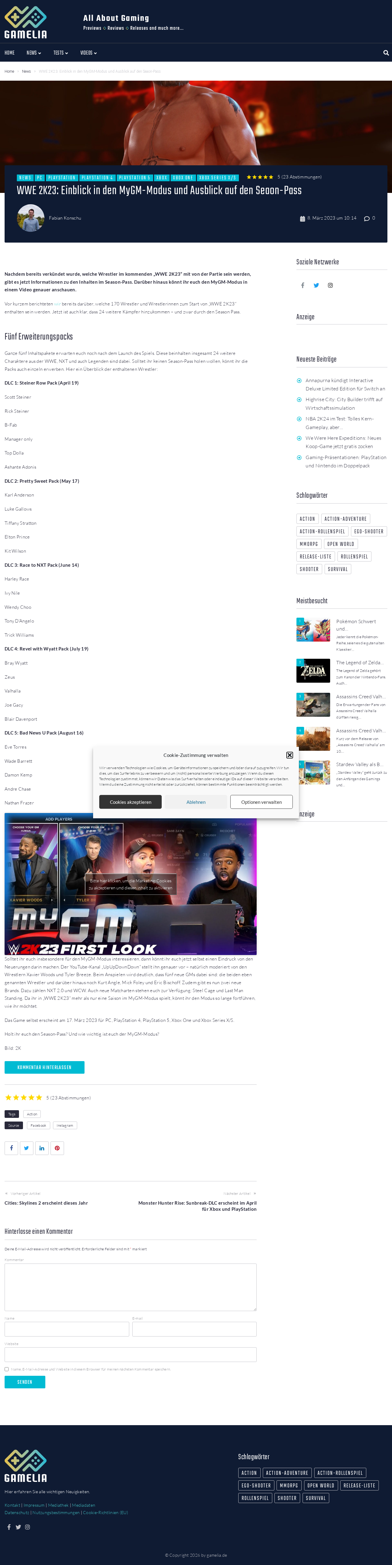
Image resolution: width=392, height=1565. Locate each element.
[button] (290, 755)
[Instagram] (330, 285)
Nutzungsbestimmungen (56, 1512)
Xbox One (183, 178)
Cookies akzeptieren (130, 802)
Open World (341, 544)
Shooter (309, 569)
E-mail (137, 1318)
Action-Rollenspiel (322, 531)
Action (32, 1114)
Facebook (38, 1125)
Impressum (34, 1505)
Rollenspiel (354, 557)
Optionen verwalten (261, 802)
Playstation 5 (135, 178)
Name (9, 1318)
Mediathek (58, 1505)
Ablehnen (196, 802)
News (26, 71)
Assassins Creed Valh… (361, 696)
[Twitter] (317, 285)
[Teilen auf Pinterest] (57, 1148)
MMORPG (309, 544)
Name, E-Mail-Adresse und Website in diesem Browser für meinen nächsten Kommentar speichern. (91, 1369)
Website (11, 1343)
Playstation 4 (97, 178)
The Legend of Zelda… (360, 662)
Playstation (62, 178)
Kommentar (14, 1259)
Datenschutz (17, 1512)
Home (9, 71)
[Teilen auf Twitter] (26, 1148)
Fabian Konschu (65, 218)
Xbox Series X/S (217, 178)
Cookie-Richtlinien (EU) (105, 1512)
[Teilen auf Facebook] (11, 1148)
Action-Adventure (346, 519)
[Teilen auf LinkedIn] (42, 1148)
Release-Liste (316, 557)
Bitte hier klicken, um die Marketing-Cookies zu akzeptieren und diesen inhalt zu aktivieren (130, 884)
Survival (338, 569)
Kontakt (12, 1505)
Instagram (65, 1125)
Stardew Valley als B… (359, 764)
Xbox (161, 178)
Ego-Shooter (369, 531)
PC (39, 178)
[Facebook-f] (302, 285)
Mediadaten (83, 1505)
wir (57, 304)
